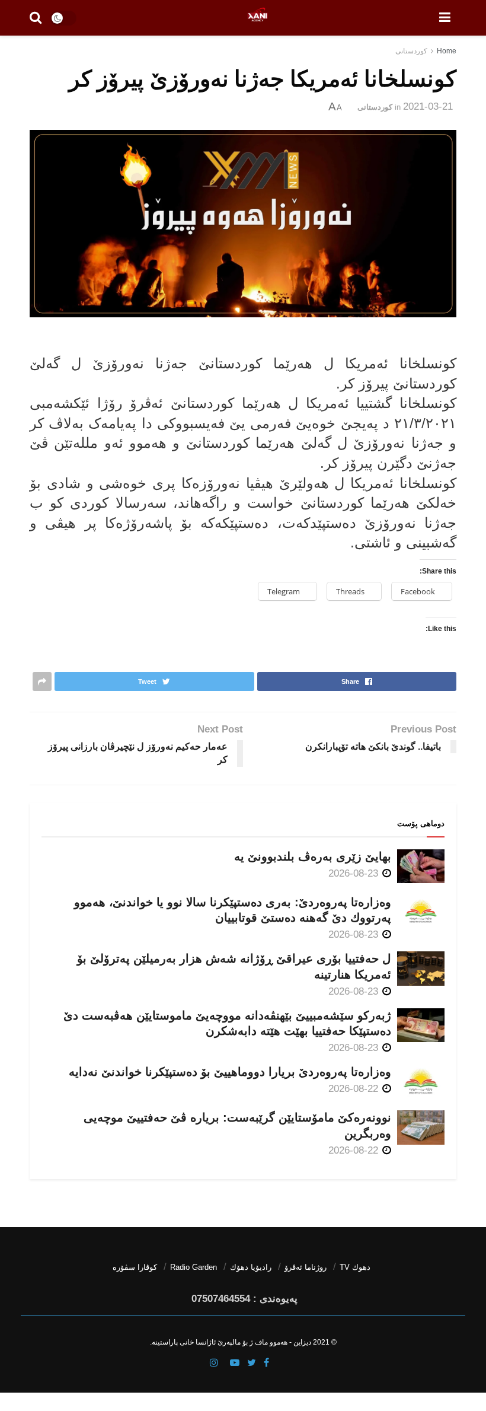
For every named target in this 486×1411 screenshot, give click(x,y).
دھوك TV (355, 1267)
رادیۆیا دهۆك (250, 1267)
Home (446, 51)
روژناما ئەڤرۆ (305, 1267)
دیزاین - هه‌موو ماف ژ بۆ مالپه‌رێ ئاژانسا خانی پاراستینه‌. (230, 1342)
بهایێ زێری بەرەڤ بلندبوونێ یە (312, 856)
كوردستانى (411, 51)
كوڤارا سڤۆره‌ (135, 1267)
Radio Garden (193, 1267)
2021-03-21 (428, 106)
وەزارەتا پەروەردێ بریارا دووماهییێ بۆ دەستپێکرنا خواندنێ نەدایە (230, 1071)
